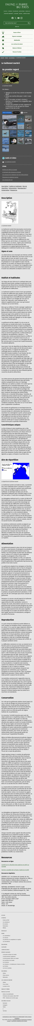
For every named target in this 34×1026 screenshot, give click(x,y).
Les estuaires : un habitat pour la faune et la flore (14, 964)
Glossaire (16, 13)
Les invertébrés (6, 941)
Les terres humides (7, 968)
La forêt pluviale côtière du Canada (10, 958)
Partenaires (5, 926)
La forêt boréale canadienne (9, 956)
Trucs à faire (5, 984)
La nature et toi (6, 986)
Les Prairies (5, 966)
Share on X (17, 112)
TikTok (4, 1007)
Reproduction (22, 188)
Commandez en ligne (7, 1016)
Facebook (5, 1003)
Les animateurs (6, 922)
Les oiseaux (12, 57)
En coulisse (5, 924)
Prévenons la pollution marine (10, 177)
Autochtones (22, 11)
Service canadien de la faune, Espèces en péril (15, 870)
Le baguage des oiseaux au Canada (11, 172)
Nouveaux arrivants (8, 13)
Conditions (17, 1018)
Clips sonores (6, 975)
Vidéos (4, 973)
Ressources (13, 190)
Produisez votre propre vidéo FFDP (10, 996)
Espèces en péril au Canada (9, 169)
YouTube (5, 1010)
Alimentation (13, 188)
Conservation (5, 190)
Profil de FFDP (6, 920)
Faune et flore (17, 32)
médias (20, 13)
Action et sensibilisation (8, 994)
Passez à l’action (17, 52)
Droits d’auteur (28, 1016)
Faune (6, 57)
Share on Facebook (7, 112)
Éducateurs (15, 11)
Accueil (5, 11)
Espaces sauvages (17, 36)
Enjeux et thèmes (17, 48)
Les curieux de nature (17, 44)
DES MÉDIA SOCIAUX (5, 1000)
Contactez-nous (26, 13)
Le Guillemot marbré (10, 161)
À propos (10, 11)
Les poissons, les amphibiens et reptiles (12, 939)
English (17, 26)
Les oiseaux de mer (7, 179)
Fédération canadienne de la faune (19, 1021)
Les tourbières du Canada (8, 960)
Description (4, 186)
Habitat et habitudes (15, 186)
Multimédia (17, 40)
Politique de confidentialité (18, 1016)
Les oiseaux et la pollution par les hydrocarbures (15, 174)
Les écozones (6, 962)
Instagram (5, 1005)
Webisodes (5, 977)
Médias (4, 927)
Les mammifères (6, 935)
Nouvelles (28, 11)
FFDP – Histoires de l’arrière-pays (10, 998)
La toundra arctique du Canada (9, 954)
